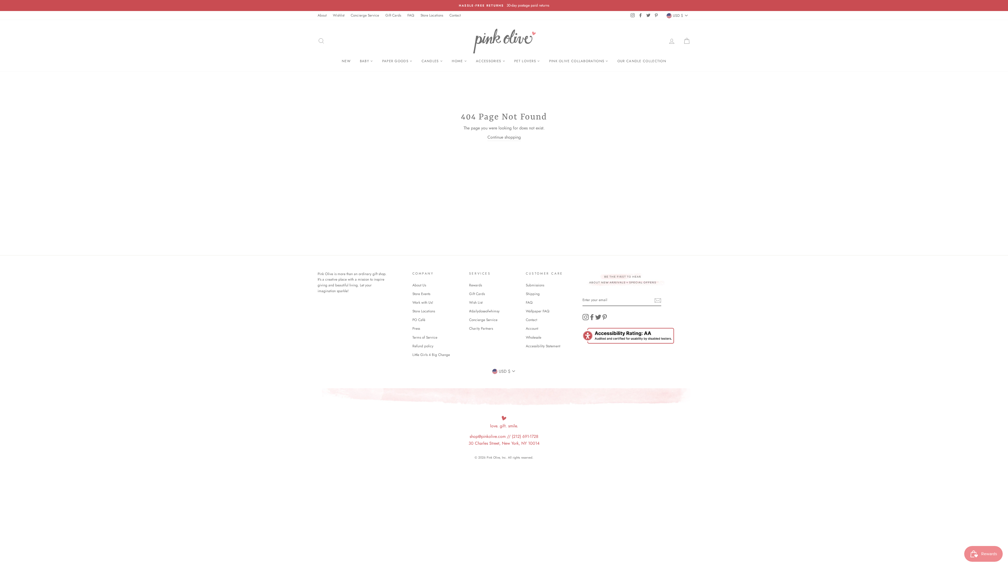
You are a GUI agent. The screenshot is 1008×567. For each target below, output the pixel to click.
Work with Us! (422, 302)
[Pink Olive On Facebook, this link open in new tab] (592, 317)
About (322, 15)
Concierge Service (365, 15)
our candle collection (641, 61)
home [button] (458, 61)
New (346, 61)
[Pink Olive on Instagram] (585, 317)
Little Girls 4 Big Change (431, 354)
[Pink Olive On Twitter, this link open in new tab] (598, 317)
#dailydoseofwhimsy (484, 311)
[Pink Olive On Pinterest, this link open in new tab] (604, 317)
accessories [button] (489, 61)
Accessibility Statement (543, 346)
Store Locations (432, 15)
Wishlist (338, 15)
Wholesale (533, 337)
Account (532, 328)
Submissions (535, 285)
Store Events (421, 293)
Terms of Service (424, 337)
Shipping (533, 293)
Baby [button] (365, 61)
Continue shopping (504, 137)
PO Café (418, 319)
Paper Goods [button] (396, 61)
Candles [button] (431, 61)
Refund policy (422, 346)
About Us (419, 285)
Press (416, 328)
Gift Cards (393, 15)
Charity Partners (481, 328)
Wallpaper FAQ (537, 311)
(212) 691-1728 (525, 436)
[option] (504, 5)
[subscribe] (657, 300)
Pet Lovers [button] (525, 61)
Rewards (475, 285)
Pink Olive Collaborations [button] (577, 61)
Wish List (475, 302)
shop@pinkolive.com (488, 436)
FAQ (410, 15)
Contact (455, 15)
